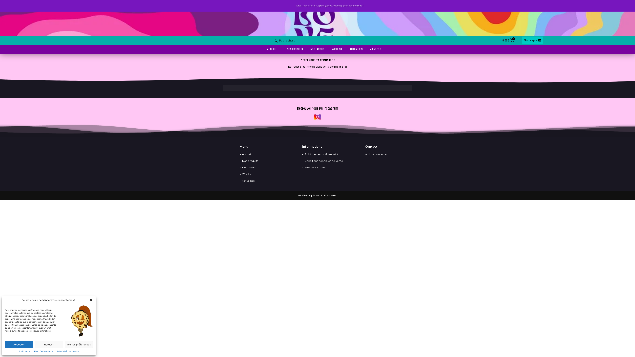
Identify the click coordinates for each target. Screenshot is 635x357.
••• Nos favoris (247, 167)
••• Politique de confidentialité (320, 154)
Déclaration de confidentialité (53, 351)
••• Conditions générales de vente (322, 160)
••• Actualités (246, 180)
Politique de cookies (28, 351)
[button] (91, 300)
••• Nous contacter (376, 154)
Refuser (49, 344)
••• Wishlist (245, 174)
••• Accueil (245, 154)
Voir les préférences (78, 344)
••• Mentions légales (314, 167)
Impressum (74, 351)
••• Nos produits (248, 160)
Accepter (19, 344)
